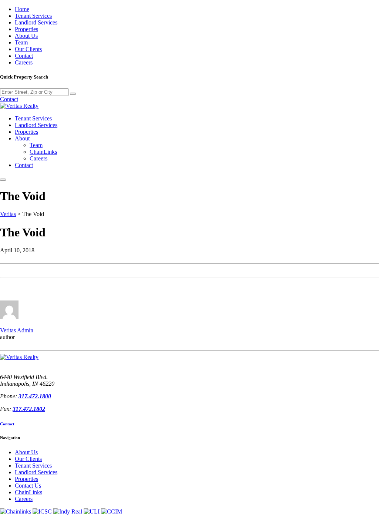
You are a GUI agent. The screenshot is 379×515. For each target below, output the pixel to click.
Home (22, 9)
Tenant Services (33, 16)
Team (21, 42)
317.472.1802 (29, 409)
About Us (26, 36)
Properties (26, 29)
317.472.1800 (35, 396)
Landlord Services (36, 22)
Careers (24, 62)
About (22, 138)
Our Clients (28, 49)
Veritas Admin (16, 330)
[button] (3, 180)
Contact (24, 56)
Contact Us (28, 485)
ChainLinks (43, 152)
